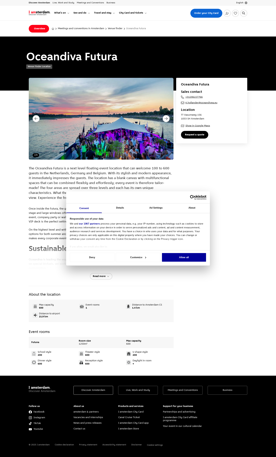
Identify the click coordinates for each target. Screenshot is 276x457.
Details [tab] (120, 207)
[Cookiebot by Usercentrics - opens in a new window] (192, 197)
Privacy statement (88, 445)
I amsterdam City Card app (133, 423)
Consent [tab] (84, 208)
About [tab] (191, 207)
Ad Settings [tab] (156, 207)
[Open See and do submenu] (89, 13)
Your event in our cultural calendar (182, 426)
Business (227, 390)
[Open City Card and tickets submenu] (145, 13)
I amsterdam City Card (131, 412)
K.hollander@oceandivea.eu (201, 103)
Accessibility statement (114, 445)
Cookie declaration (64, 445)
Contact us (79, 429)
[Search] (243, 13)
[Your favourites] (235, 13)
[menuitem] (62, 13)
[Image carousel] (101, 119)
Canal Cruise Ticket (129, 417)
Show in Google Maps (197, 126)
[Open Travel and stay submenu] (114, 13)
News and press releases (87, 423)
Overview (39, 28)
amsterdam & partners (86, 412)
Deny (92, 257)
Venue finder (115, 28)
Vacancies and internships (88, 417)
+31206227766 (194, 97)
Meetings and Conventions (183, 390)
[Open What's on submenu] (68, 13)
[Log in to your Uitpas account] (227, 13)
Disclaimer (136, 445)
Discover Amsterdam (93, 390)
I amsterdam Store (128, 429)
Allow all (184, 257)
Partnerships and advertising (179, 412)
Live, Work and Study (138, 390)
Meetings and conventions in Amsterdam (81, 28)
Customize (136, 257)
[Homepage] (53, 28)
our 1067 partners (89, 223)
